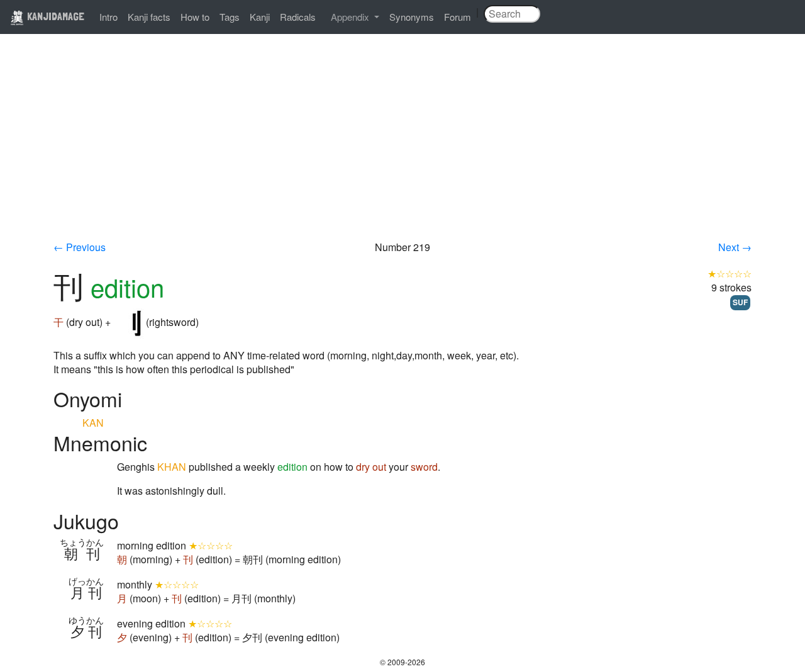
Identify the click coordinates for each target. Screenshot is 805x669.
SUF (740, 302)
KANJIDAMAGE (54, 16)
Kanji (260, 16)
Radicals (298, 16)
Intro (108, 16)
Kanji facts (149, 16)
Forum (457, 16)
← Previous (79, 247)
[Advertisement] (402, 146)
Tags (229, 16)
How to (194, 16)
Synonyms (411, 16)
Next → (735, 247)
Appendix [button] (351, 16)
